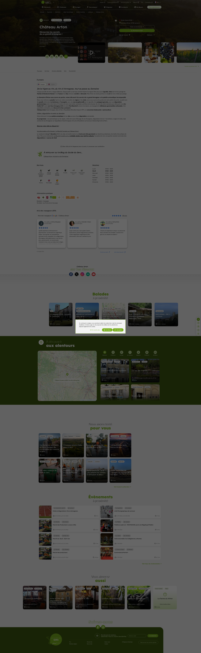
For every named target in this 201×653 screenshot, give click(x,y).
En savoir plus (96, 330)
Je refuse (108, 330)
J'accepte (119, 330)
